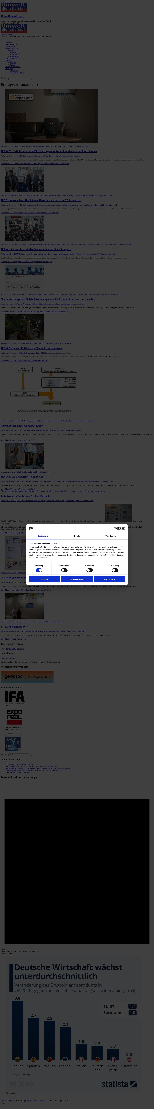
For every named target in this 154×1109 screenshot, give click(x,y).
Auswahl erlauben (77, 579)
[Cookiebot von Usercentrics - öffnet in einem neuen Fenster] (115, 528)
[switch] (64, 570)
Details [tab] (77, 536)
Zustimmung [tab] (43, 536)
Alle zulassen (109, 579)
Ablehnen (44, 579)
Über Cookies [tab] (110, 536)
